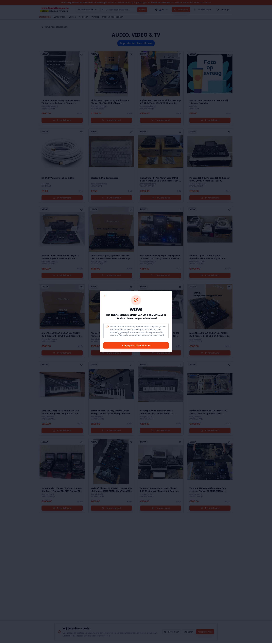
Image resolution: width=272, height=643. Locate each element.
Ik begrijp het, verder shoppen (136, 345)
